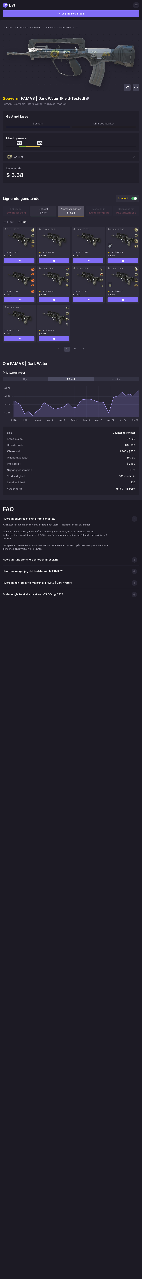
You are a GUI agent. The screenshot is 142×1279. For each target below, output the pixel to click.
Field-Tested (65, 27)
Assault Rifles (24, 27)
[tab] (25, 379)
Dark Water (50, 27)
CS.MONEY (8, 27)
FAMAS (37, 27)
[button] (71, 156)
